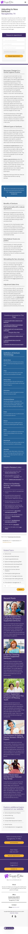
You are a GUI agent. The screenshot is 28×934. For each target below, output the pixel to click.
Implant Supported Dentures (11, 559)
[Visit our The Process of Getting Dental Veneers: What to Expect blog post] (14, 733)
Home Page (16, 476)
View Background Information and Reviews (12, 521)
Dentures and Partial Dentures (12, 556)
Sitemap (16, 912)
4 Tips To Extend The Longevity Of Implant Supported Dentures (12, 619)
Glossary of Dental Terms (10, 472)
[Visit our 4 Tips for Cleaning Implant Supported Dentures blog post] (14, 652)
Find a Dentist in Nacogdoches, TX (13, 582)
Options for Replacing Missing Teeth (13, 561)
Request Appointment (14, 855)
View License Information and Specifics (12, 511)
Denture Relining (9, 815)
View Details (16, 524)
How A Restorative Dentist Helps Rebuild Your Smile (12, 777)
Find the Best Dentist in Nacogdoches (13, 827)
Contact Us (14, 869)
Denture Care (8, 554)
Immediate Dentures (10, 818)
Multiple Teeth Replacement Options (13, 820)
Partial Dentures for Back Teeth (12, 566)
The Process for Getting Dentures (12, 573)
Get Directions (14, 842)
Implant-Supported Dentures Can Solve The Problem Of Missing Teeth (14, 697)
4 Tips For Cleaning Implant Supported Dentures (11, 656)
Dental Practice (8, 824)
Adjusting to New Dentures (14, 537)
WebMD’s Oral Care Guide (15, 479)
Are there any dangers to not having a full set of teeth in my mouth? (13, 325)
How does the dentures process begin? (14, 344)
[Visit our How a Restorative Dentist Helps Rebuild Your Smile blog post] (14, 773)
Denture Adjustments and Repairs (13, 813)
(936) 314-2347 (20, 297)
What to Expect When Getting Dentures (14, 578)
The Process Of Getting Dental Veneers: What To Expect (14, 737)
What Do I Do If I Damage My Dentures (13, 576)
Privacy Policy (12, 912)
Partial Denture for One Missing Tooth (13, 564)
